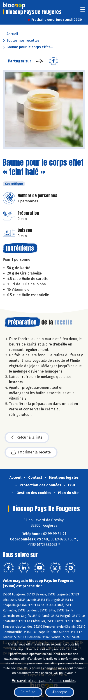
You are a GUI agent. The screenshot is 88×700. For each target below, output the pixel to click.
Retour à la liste (29, 437)
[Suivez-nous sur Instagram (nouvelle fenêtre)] (55, 568)
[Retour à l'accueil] (14, 5)
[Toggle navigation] (82, 11)
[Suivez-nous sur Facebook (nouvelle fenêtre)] (8, 568)
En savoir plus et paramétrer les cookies (44, 681)
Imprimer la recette (34, 452)
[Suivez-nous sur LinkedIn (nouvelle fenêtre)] (24, 568)
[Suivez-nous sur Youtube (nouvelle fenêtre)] (39, 568)
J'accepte (59, 692)
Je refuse (28, 692)
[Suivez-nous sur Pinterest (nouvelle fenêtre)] (70, 568)
